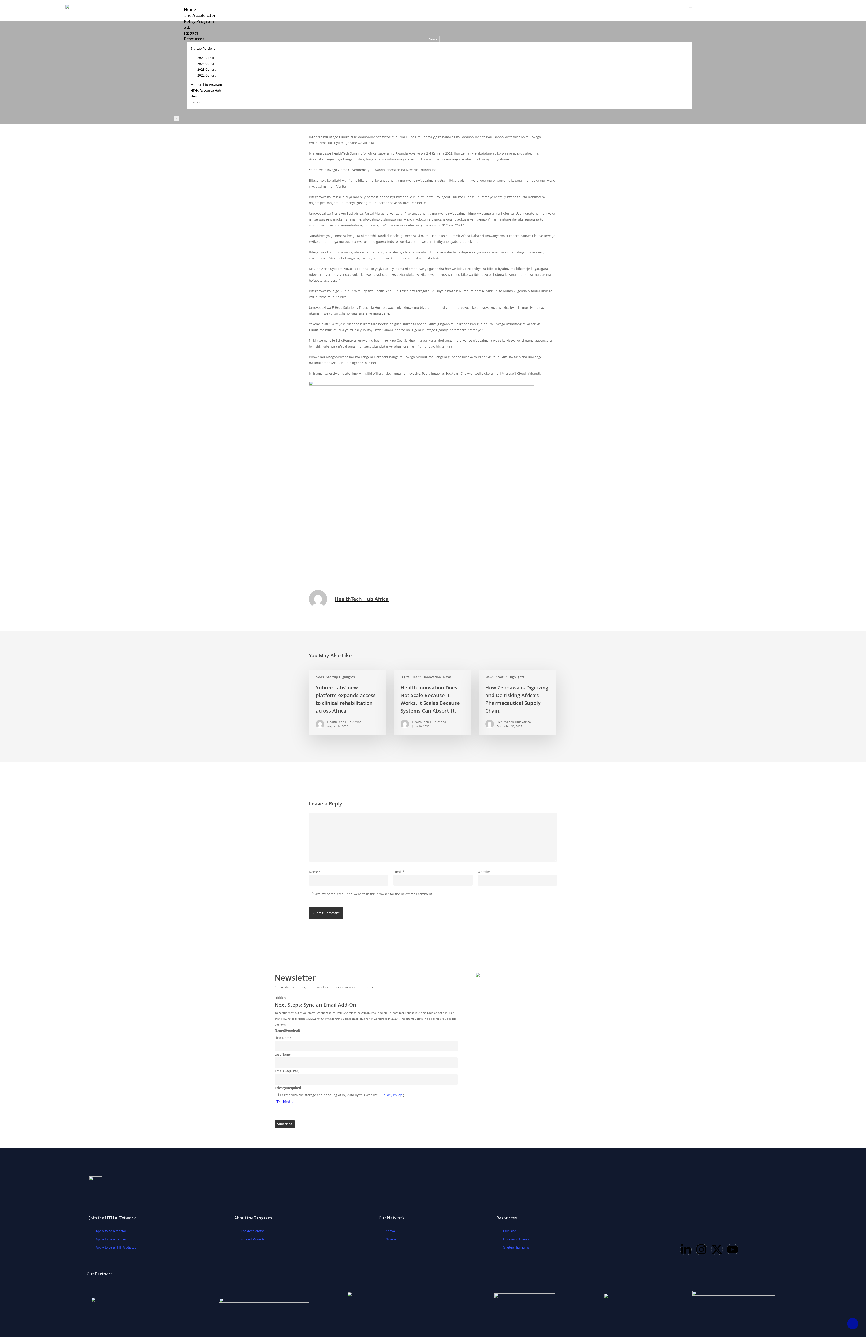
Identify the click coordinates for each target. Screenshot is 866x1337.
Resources (194, 39)
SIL (187, 27)
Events (195, 102)
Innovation (432, 677)
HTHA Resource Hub (206, 90)
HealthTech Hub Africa (362, 598)
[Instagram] (701, 1249)
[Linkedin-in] (686, 1249)
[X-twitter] (717, 1249)
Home (190, 9)
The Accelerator (200, 15)
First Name (283, 1037)
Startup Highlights (340, 677)
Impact (191, 33)
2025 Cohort (206, 58)
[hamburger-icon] (690, 7)
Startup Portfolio (203, 48)
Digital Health (411, 677)
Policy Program (199, 21)
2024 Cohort (206, 63)
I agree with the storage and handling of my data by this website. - (342, 1095)
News (195, 96)
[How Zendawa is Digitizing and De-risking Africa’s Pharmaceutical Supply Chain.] (517, 702)
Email (398, 872)
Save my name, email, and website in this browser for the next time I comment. (373, 894)
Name (315, 872)
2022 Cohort (206, 75)
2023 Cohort (206, 69)
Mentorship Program (206, 84)
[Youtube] (732, 1249)
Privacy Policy (392, 1095)
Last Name (283, 1054)
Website (484, 872)
